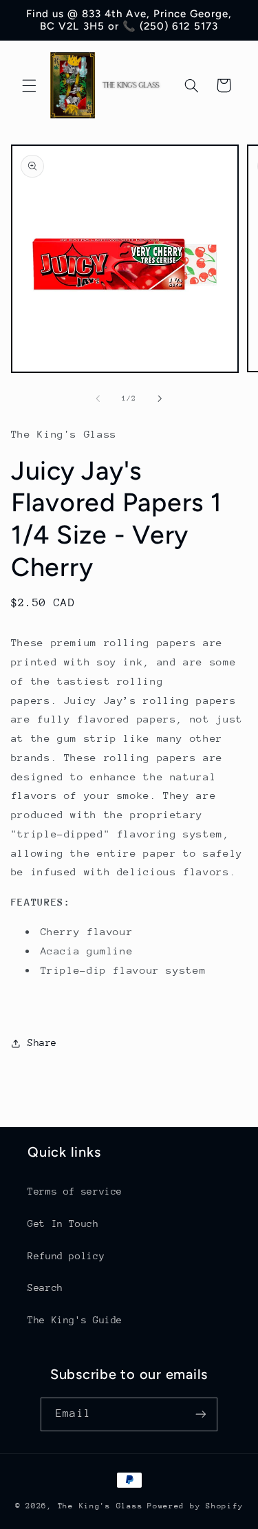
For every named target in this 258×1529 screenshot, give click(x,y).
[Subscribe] (200, 1414)
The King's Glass (100, 1505)
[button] (29, 85)
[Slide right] (160, 398)
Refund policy (66, 1255)
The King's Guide (75, 1319)
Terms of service (75, 1191)
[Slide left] (98, 398)
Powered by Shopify (195, 1505)
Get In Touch (63, 1223)
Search (45, 1287)
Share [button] (42, 1042)
